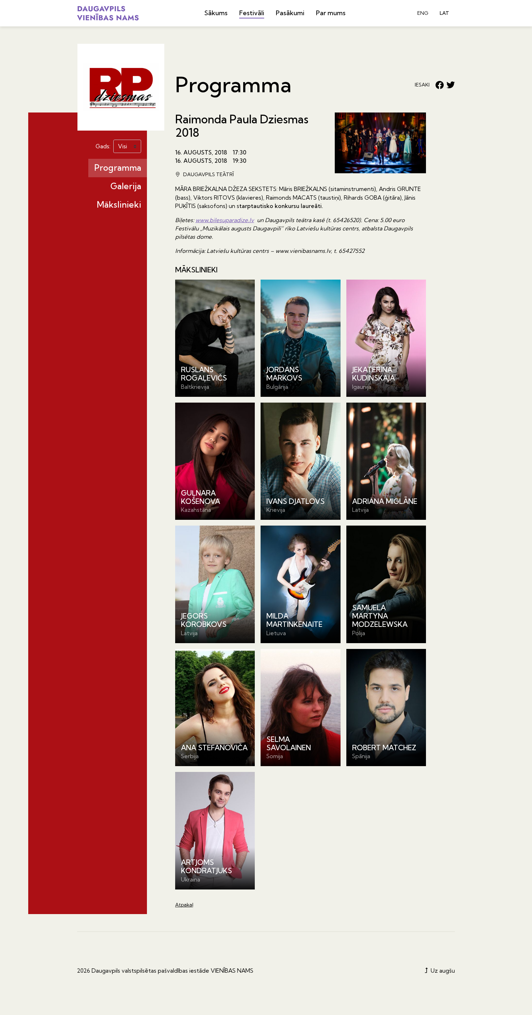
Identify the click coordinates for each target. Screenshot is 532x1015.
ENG (422, 13)
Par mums (331, 13)
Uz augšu (442, 970)
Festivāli (251, 13)
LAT (444, 13)
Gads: (103, 146)
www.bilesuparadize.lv (224, 220)
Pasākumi (290, 13)
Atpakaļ (184, 905)
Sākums (216, 13)
